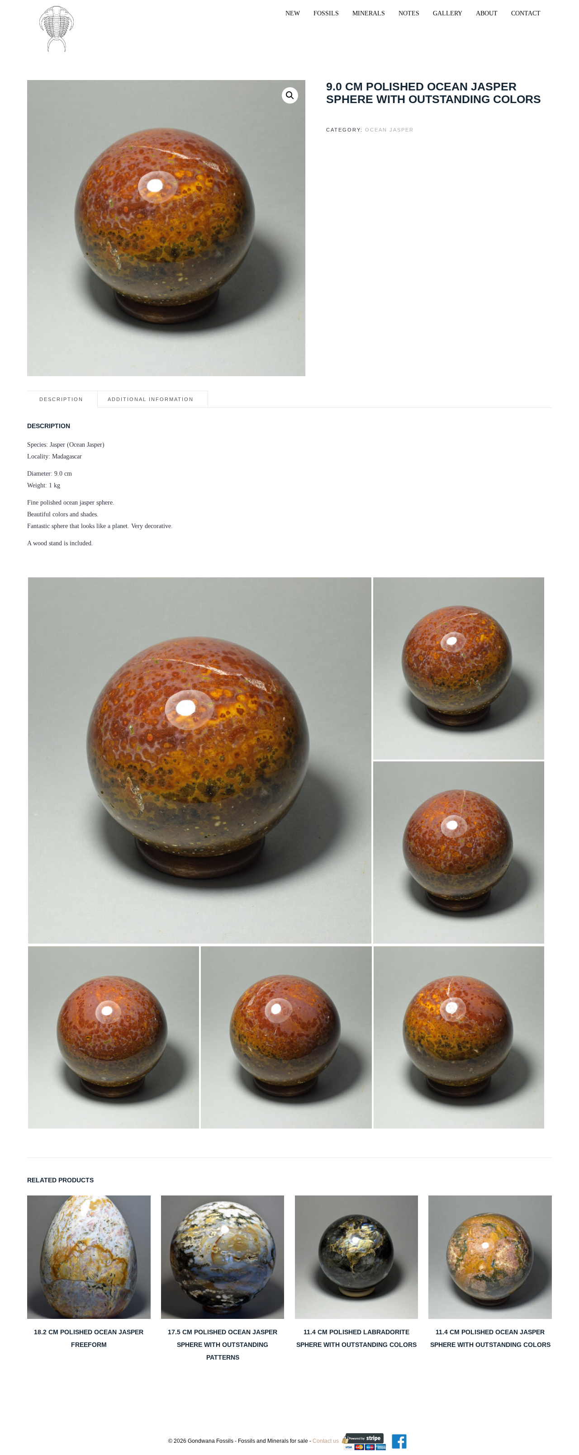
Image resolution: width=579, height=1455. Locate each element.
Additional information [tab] (151, 399)
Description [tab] (61, 399)
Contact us (326, 1441)
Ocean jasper (389, 129)
